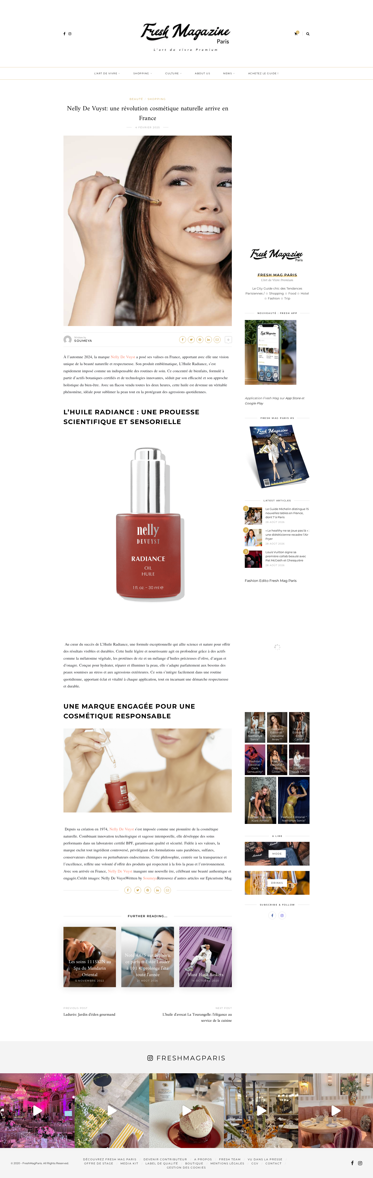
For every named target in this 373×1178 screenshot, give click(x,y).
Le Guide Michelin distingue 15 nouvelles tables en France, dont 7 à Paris (287, 513)
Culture (172, 73)
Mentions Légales (227, 1163)
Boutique (194, 1163)
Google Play (254, 403)
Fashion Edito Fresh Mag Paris (271, 581)
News (227, 73)
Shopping (141, 73)
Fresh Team (230, 1159)
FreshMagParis (191, 1058)
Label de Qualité (161, 1163)
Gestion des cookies (186, 1167)
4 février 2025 (147, 127)
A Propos (203, 1159)
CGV (254, 1163)
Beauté (136, 99)
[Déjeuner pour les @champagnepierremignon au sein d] (186, 1110)
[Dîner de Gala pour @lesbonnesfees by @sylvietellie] (37, 1110)
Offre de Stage (98, 1163)
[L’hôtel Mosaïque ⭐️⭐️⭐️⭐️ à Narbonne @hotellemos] (112, 1110)
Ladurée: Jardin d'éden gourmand (89, 1014)
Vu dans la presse (265, 1159)
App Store (292, 398)
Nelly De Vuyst (123, 356)
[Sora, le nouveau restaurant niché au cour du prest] (335, 1110)
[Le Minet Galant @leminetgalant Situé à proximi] (261, 1110)
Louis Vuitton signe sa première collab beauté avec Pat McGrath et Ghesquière (286, 556)
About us (202, 73)
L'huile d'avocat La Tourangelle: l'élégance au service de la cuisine (197, 1017)
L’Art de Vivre (105, 73)
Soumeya (83, 341)
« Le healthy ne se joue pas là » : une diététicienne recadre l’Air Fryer (287, 534)
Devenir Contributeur (165, 1159)
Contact (274, 1163)
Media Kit (129, 1163)
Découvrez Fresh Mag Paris (109, 1159)
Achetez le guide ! (263, 73)
